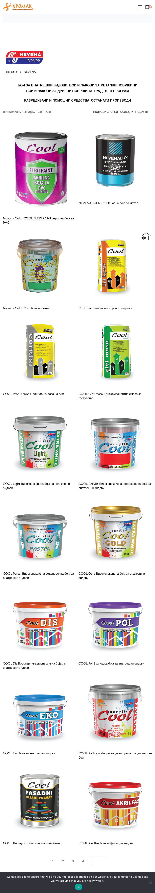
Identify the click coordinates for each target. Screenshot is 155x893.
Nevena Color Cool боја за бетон (26, 308)
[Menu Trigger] (141, 8)
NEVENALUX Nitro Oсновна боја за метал (108, 203)
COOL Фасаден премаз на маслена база (31, 843)
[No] (150, 881)
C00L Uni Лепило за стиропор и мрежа (105, 308)
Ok (78, 887)
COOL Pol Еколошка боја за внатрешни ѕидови (111, 663)
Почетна (11, 72)
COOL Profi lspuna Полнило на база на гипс (34, 394)
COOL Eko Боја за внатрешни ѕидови (29, 753)
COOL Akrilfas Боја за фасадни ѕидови (106, 843)
